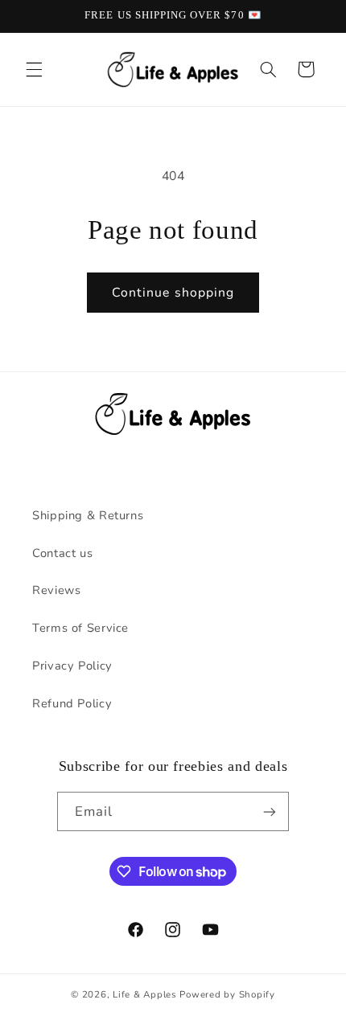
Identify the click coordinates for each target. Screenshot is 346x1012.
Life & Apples (145, 994)
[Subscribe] (269, 811)
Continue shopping (173, 292)
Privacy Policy (72, 666)
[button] (33, 69)
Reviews (56, 590)
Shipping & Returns (87, 515)
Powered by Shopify (226, 994)
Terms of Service (80, 628)
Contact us (62, 553)
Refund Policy (72, 703)
